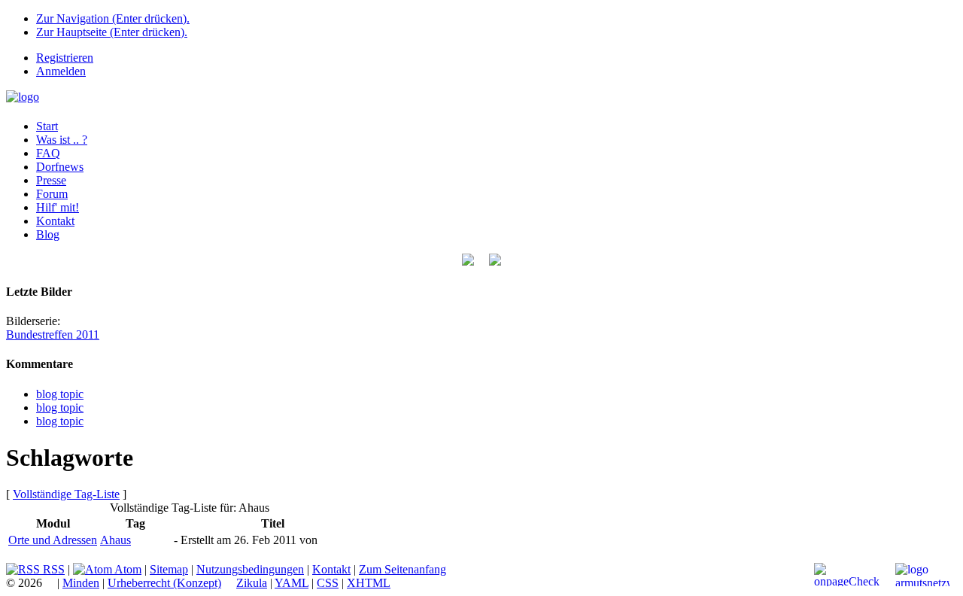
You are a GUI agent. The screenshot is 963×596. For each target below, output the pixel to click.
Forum (52, 193)
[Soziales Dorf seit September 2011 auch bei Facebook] (495, 261)
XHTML (368, 582)
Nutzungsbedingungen (250, 569)
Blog (47, 234)
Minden (80, 582)
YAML (291, 582)
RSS (52, 569)
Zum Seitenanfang (402, 569)
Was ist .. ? (61, 139)
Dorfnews (60, 166)
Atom (126, 569)
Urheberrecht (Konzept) (164, 582)
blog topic (60, 394)
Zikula (251, 582)
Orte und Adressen (52, 540)
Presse (51, 180)
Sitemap (169, 569)
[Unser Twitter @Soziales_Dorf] (468, 261)
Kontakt (55, 220)
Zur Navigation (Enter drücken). (113, 18)
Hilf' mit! (57, 207)
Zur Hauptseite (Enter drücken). (111, 32)
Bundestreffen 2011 (52, 334)
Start (47, 126)
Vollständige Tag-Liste (66, 494)
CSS (328, 582)
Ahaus (115, 540)
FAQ (48, 153)
